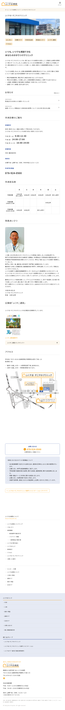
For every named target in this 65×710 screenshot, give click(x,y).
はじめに (9, 40)
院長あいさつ (40, 40)
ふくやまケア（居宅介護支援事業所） (15, 651)
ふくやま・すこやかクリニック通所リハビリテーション (19, 646)
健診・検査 (10, 581)
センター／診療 (11, 569)
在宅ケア (9, 585)
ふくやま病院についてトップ (15, 524)
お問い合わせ (8, 625)
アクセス (8, 44)
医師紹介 (10, 549)
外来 (6, 602)
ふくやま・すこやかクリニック (15, 556)
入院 (6, 607)
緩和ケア (9, 578)
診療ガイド (18, 40)
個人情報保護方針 (10, 630)
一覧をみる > (56, 93)
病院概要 (10, 530)
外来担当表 (29, 40)
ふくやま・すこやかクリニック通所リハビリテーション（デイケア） (28, 491)
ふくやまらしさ (11, 546)
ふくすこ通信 (52, 40)
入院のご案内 (11, 575)
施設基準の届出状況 (15, 533)
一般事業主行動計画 (15, 540)
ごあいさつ (10, 527)
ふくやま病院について (13, 572)
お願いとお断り (11, 559)
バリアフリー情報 (14, 536)
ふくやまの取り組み (12, 543)
